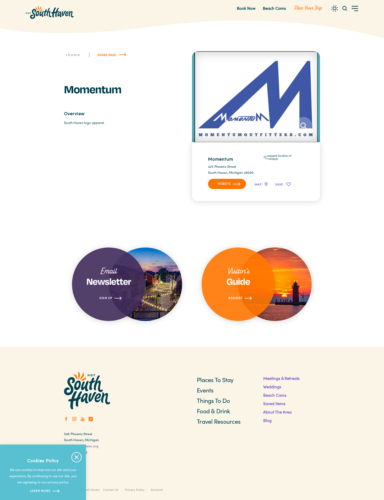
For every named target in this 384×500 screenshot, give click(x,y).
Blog (267, 420)
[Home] (50, 12)
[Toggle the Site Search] (344, 8)
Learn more (40, 491)
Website (224, 183)
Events (205, 390)
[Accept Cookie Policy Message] (76, 457)
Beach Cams (274, 8)
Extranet (157, 490)
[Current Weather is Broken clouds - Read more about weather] (334, 8)
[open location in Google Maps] (283, 157)
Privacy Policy (135, 490)
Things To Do (213, 400)
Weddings (272, 386)
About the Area (277, 411)
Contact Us (111, 490)
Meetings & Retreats (281, 378)
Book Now (246, 8)
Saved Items (274, 403)
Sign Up (105, 298)
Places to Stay (215, 380)
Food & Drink (213, 411)
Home (74, 54)
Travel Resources (218, 421)
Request (235, 298)
